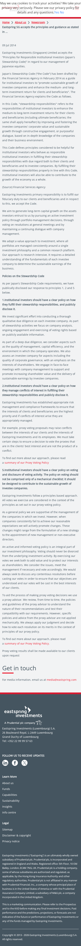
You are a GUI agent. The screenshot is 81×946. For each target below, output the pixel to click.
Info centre (9, 812)
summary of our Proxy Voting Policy (27, 462)
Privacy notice (11, 841)
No (62, 12)
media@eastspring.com (61, 679)
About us (20, 22)
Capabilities (9, 795)
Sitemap (7, 829)
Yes (56, 12)
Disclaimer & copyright (16, 835)
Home (6, 22)
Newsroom (38, 22)
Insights (7, 806)
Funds (6, 789)
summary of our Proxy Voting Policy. (27, 643)
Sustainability (10, 800)
